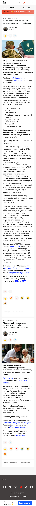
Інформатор (18, 78)
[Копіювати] (15, 36)
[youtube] (21, 487)
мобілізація (6, 312)
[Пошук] (29, 3)
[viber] (15, 487)
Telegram (16, 268)
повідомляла (15, 246)
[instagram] (31, 487)
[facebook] (4, 487)
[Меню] (33, 3)
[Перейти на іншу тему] (24, 3)
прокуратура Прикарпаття (10, 462)
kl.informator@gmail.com (19, 272)
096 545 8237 (20, 281)
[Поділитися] (10, 36)
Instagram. (28, 268)
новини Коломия (18, 312)
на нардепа (18, 80)
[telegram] (10, 487)
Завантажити (24, 503)
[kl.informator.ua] (4, 2)
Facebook (8, 268)
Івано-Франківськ (15, 496)
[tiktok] (26, 487)
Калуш (24, 496)
